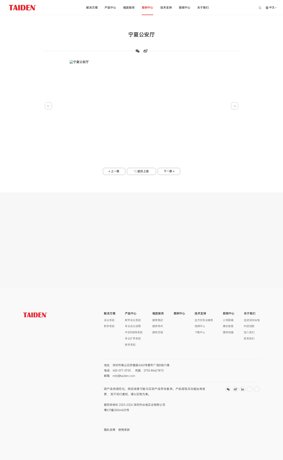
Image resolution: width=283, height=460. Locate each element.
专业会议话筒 (133, 326)
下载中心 (200, 332)
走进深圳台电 (252, 320)
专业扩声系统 (133, 338)
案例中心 (147, 7)
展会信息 (228, 326)
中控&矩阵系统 (134, 332)
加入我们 (249, 332)
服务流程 (157, 332)
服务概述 (157, 320)
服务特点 (157, 326)
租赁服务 (129, 7)
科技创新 (249, 326)
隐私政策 (109, 429)
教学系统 (109, 326)
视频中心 (200, 326)
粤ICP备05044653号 (116, 410)
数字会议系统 (133, 320)
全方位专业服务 (204, 320)
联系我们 (249, 338)
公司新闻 (228, 320)
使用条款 (124, 429)
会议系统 (109, 320)
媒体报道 (228, 332)
